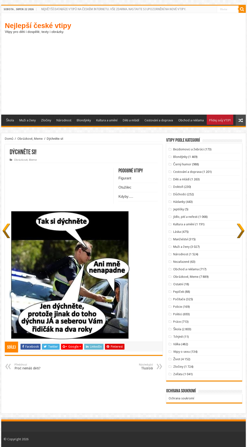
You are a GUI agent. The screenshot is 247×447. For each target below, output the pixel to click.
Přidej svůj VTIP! (220, 120)
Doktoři (178, 187)
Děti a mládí (131, 120)
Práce (177, 321)
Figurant (124, 178)
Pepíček (178, 291)
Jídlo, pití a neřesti (185, 217)
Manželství (180, 239)
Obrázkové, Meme (30, 138)
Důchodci (179, 194)
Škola (10, 120)
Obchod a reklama (191, 120)
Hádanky (179, 202)
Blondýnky (84, 120)
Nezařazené (181, 262)
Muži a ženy (27, 120)
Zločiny (46, 120)
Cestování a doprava (158, 120)
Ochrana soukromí (181, 398)
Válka (176, 344)
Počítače (179, 299)
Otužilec (124, 187)
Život (176, 359)
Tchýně (178, 336)
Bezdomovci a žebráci (188, 149)
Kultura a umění (106, 120)
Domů (9, 138)
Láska (177, 232)
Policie (177, 306)
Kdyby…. (125, 196)
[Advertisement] (123, 73)
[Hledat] (242, 9)
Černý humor (182, 164)
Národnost (63, 120)
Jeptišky (178, 209)
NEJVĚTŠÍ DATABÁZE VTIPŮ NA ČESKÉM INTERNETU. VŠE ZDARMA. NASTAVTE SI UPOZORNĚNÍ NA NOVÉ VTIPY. (113, 9)
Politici (177, 314)
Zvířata (178, 374)
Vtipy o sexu (181, 351)
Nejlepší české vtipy (38, 25)
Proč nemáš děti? (27, 366)
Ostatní (178, 284)
